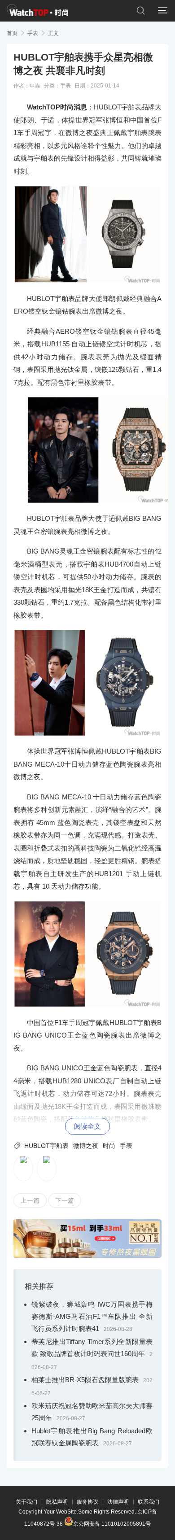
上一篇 (30, 1200)
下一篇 (64, 1200)
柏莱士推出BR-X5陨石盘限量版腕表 (85, 1379)
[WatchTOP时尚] (37, 10)
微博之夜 (85, 1145)
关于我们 (26, 1502)
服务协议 (87, 1502)
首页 (12, 33)
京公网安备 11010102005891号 (112, 1523)
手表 (32, 33)
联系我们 (148, 1502)
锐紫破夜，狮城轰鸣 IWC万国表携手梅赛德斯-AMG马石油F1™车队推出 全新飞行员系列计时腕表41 (92, 1316)
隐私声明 (57, 1502)
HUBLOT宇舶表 (46, 1145)
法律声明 (118, 1502)
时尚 (109, 1145)
